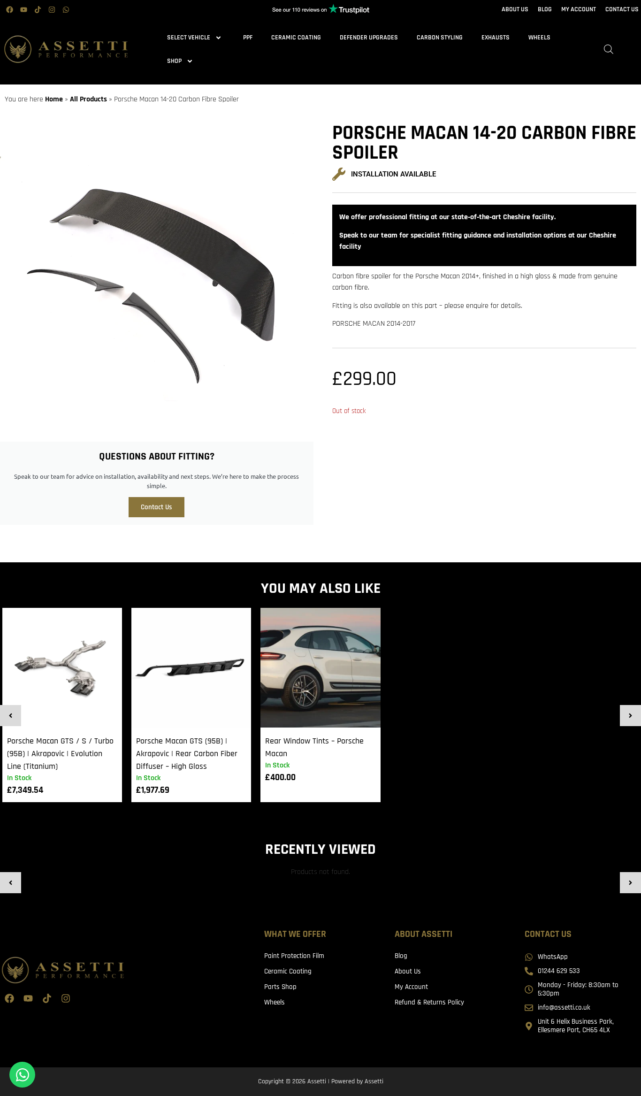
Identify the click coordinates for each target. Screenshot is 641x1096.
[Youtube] (23, 9)
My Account (411, 986)
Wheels (539, 37)
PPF (247, 37)
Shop (174, 61)
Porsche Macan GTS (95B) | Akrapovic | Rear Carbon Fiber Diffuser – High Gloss (186, 754)
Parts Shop (280, 986)
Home (54, 99)
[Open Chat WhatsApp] (22, 1075)
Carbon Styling (440, 37)
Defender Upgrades (369, 37)
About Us (408, 971)
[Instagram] (52, 9)
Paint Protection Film (294, 955)
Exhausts (495, 37)
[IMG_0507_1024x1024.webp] (156, 275)
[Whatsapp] (66, 9)
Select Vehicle (188, 37)
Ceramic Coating (296, 37)
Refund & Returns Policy (429, 1002)
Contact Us (156, 507)
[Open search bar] (608, 49)
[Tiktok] (38, 9)
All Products (88, 99)
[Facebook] (9, 9)
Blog (401, 955)
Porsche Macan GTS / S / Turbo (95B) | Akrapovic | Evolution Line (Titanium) (60, 754)
